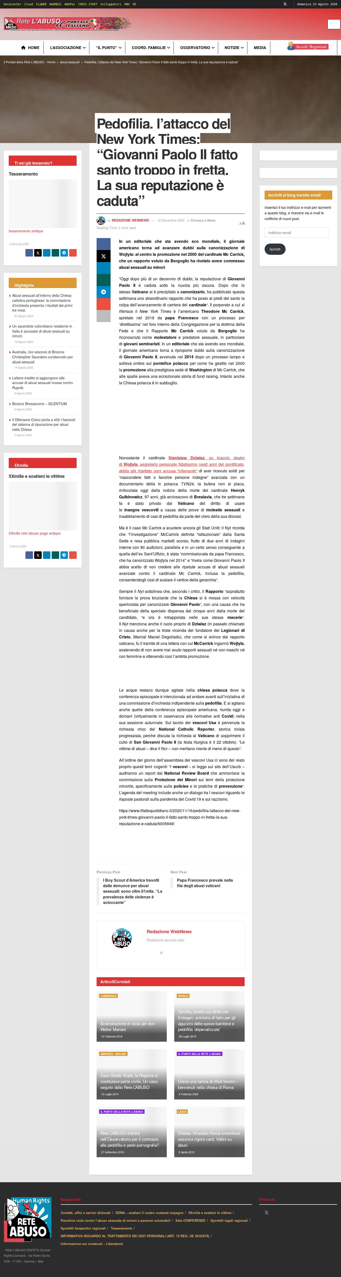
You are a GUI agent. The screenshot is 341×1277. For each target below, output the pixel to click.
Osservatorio (195, 47)
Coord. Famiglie (149, 47)
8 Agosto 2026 (22, 393)
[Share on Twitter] (104, 256)
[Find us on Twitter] (285, 4)
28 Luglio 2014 (187, 1036)
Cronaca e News (203, 220)
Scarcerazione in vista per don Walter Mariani (127, 1026)
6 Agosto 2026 (22, 409)
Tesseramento (23, 174)
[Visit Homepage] (68, 24)
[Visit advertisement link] (234, 24)
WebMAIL (55, 4)
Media (260, 47)
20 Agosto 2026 (23, 316)
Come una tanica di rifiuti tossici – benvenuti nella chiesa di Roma (208, 1084)
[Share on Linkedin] (104, 268)
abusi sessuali (70, 62)
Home (33, 47)
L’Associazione (65, 47)
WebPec (70, 4)
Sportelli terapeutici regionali (83, 1228)
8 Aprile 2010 (186, 1152)
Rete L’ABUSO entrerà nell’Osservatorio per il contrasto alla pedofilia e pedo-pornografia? (129, 1139)
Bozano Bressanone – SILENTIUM (39, 403)
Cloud (28, 4)
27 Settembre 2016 (112, 1152)
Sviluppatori (110, 4)
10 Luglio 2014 (109, 1094)
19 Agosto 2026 (23, 342)
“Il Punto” (106, 47)
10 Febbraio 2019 (111, 1036)
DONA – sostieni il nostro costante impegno (149, 1212)
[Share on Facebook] (104, 244)
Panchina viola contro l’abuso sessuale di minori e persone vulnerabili (115, 1220)
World (183, 996)
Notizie (232, 47)
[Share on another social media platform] (104, 316)
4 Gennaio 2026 (19, 244)
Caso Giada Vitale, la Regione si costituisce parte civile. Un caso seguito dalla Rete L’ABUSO (129, 1081)
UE (134, 4)
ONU (127, 4)
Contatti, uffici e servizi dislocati (86, 1212)
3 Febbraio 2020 (188, 1094)
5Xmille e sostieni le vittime (37, 476)
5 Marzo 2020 (17, 546)
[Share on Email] (104, 304)
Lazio (182, 1111)
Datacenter (12, 4)
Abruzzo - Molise (113, 1054)
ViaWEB (41, 4)
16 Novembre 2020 (170, 220)
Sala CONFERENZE (190, 1220)
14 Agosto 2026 (23, 367)
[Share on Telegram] (104, 292)
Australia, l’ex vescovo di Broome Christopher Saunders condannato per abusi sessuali (42, 356)
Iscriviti (275, 249)
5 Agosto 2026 (22, 435)
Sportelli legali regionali (229, 1220)
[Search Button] (337, 24)
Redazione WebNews (130, 220)
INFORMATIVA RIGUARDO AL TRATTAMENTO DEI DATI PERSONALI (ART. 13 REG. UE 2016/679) (135, 1235)
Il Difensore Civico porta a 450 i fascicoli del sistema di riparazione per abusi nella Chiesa (43, 424)
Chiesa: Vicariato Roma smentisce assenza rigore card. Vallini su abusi (209, 1139)
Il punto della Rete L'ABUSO (199, 1054)
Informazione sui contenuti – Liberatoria (92, 1243)
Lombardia (109, 996)
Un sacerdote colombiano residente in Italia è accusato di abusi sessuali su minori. (42, 331)
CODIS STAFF (87, 4)
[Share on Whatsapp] (104, 280)
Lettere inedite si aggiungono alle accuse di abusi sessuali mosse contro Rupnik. (42, 382)
